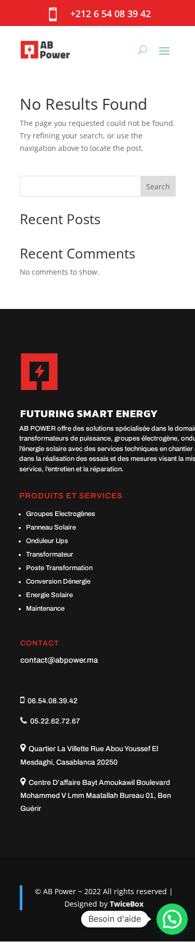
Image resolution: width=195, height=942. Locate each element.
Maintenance (45, 608)
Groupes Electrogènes (60, 514)
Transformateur (49, 554)
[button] (172, 919)
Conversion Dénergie (58, 581)
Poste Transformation (59, 568)
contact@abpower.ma (59, 660)
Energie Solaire (49, 595)
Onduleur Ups (47, 541)
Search (158, 186)
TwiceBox (127, 904)
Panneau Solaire (51, 527)
